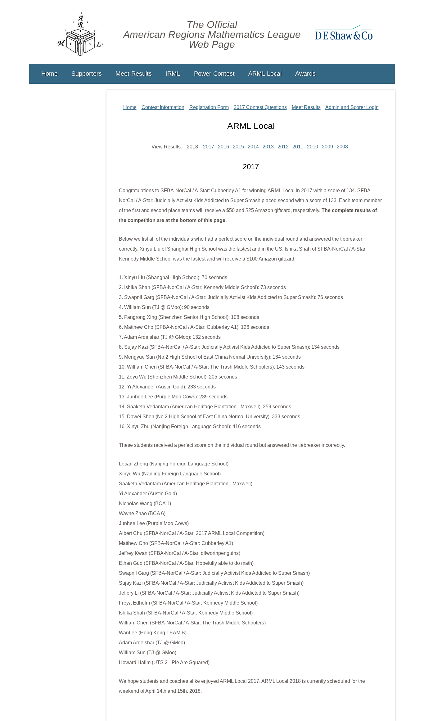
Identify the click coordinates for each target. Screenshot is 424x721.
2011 (297, 146)
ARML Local (265, 73)
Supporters (86, 73)
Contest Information (163, 107)
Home (49, 73)
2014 (253, 146)
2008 (342, 146)
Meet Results (133, 73)
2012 (283, 146)
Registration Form (209, 107)
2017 (208, 146)
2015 (238, 146)
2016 (223, 146)
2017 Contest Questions (260, 107)
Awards (305, 73)
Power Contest (214, 73)
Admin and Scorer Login (352, 107)
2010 (312, 146)
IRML (172, 73)
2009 (327, 146)
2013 (268, 146)
